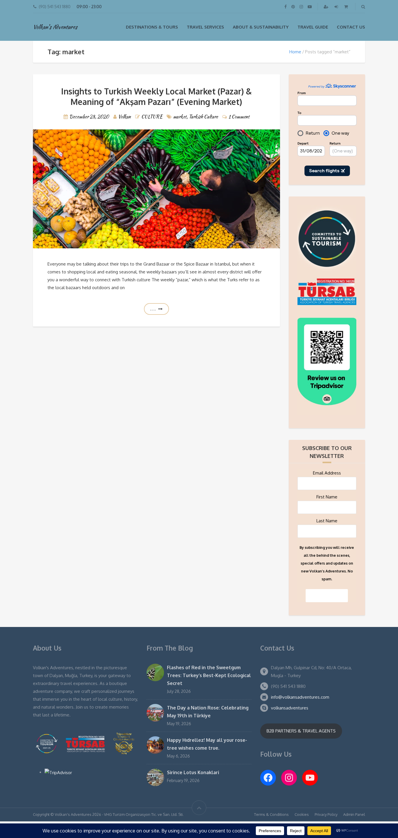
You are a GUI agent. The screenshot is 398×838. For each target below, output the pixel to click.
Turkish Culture (203, 116)
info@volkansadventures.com (300, 697)
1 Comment (238, 116)
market (179, 116)
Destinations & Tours (152, 27)
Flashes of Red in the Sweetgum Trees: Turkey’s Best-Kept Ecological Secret (209, 675)
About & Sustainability (261, 27)
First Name (326, 497)
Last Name (326, 520)
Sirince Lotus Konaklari (193, 772)
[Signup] (326, 6)
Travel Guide (312, 27)
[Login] (336, 6)
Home (295, 52)
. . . (152, 309)
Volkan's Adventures (55, 27)
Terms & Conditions (271, 814)
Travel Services (205, 27)
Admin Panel (354, 814)
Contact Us (351, 27)
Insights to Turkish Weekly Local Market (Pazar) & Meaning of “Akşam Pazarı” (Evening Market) (156, 96)
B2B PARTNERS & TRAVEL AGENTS (301, 731)
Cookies (302, 814)
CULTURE (151, 116)
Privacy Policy (326, 814)
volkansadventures (289, 708)
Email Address (327, 473)
